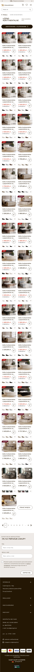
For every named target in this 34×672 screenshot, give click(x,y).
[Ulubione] (26, 5)
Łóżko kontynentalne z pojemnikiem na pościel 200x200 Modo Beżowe (24, 210)
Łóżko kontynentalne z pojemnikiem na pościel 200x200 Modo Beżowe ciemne (24, 455)
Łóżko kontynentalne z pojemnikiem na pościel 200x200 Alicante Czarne (24, 400)
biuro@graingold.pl (12, 628)
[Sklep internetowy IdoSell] (17, 666)
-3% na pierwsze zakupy (13, 539)
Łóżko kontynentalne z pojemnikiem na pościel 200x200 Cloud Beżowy (24, 74)
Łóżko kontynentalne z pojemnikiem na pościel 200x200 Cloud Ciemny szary (24, 319)
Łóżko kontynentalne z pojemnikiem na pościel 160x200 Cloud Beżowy (24, 46)
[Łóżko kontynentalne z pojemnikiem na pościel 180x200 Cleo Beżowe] (9, 473)
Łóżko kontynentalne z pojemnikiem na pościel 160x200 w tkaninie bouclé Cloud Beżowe (24, 101)
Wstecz (5, 15)
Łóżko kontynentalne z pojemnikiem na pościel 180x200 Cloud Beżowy (8, 46)
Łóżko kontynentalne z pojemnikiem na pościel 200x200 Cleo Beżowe (25, 482)
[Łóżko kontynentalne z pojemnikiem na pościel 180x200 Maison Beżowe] (9, 201)
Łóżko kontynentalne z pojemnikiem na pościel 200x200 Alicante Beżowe (24, 128)
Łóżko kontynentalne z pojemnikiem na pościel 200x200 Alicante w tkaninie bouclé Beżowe (8, 400)
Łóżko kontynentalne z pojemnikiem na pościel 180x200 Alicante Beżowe (8, 155)
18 (28, 525)
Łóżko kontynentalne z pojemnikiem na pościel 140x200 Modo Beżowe (8, 428)
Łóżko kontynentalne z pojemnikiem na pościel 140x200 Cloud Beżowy (8, 74)
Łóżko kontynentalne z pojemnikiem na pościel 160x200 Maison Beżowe (8, 346)
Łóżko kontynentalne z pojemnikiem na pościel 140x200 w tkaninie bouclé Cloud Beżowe (8, 128)
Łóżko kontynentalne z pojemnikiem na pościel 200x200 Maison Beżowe (24, 183)
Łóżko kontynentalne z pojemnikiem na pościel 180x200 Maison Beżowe (8, 210)
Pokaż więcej (25, 507)
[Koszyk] (23, 5)
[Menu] (30, 5)
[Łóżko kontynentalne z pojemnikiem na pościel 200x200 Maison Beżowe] (25, 174)
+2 (14, 56)
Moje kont (6, 612)
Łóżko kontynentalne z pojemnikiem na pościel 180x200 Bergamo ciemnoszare (24, 264)
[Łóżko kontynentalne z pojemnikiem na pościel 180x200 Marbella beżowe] (9, 500)
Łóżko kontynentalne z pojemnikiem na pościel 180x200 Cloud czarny (24, 237)
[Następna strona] (31, 525)
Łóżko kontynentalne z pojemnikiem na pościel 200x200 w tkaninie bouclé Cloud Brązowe (8, 373)
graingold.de (18, 661)
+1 (14, 110)
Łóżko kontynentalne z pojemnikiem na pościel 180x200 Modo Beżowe (24, 155)
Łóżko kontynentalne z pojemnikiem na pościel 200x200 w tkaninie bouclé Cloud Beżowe (8, 183)
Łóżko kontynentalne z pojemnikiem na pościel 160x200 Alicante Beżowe (8, 264)
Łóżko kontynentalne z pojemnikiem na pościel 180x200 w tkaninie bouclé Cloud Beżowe (8, 101)
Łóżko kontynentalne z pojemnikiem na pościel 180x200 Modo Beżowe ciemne (8, 455)
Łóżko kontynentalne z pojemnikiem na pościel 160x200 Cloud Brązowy (8, 291)
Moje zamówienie (8, 605)
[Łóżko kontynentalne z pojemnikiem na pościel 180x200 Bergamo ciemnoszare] (25, 255)
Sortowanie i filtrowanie (16, 26)
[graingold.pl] (7, 5)
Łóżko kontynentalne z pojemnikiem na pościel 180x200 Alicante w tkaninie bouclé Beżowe (24, 373)
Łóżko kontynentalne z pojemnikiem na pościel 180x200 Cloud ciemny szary (8, 319)
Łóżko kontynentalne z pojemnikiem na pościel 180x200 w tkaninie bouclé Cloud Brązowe (24, 346)
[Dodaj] (14, 51)
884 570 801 (8, 625)
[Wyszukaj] (29, 9)
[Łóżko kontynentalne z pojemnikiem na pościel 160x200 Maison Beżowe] (9, 337)
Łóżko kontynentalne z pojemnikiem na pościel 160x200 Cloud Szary (24, 291)
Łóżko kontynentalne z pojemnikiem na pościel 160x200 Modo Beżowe (24, 428)
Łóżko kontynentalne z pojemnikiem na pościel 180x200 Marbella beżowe (8, 509)
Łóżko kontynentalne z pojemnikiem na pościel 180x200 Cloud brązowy (8, 237)
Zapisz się (26, 573)
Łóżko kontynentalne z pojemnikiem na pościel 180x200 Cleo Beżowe (9, 482)
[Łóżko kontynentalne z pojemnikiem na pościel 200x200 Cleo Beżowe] (25, 473)
